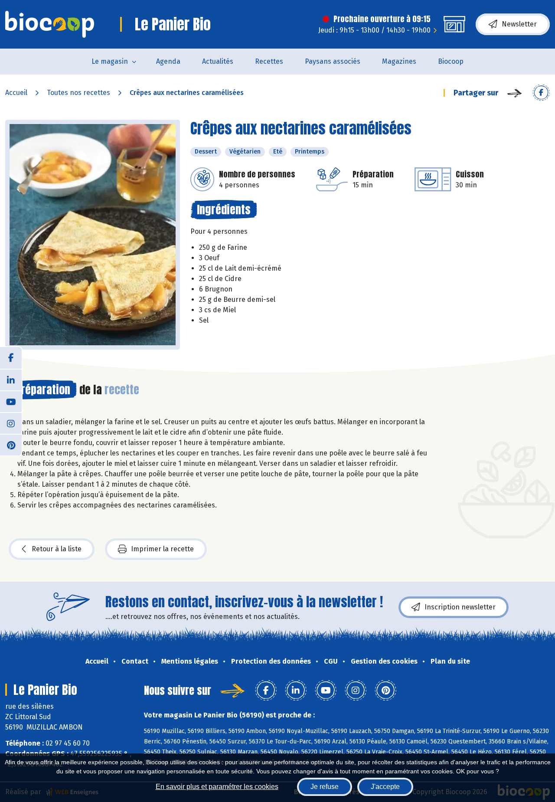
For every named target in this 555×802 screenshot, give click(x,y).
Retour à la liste (57, 549)
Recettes (269, 61)
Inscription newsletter (460, 607)
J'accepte (385, 786)
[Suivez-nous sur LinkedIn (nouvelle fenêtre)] (11, 379)
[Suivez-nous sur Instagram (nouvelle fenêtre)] (11, 423)
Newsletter (519, 24)
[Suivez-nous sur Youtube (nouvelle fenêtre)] (11, 401)
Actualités (217, 61)
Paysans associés (332, 61)
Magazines (399, 61)
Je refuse (324, 786)
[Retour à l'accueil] (49, 24)
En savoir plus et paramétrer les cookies (217, 786)
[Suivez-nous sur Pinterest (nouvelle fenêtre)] (11, 444)
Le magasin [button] (109, 61)
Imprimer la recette (162, 549)
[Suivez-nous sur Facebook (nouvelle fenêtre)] (11, 358)
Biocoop (451, 61)
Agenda (168, 61)
